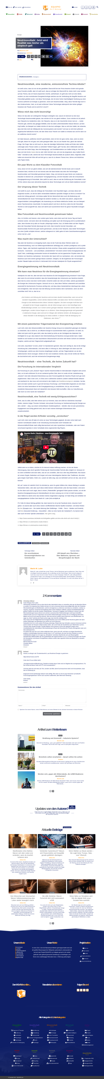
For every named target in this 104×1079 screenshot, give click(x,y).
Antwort (25, 647)
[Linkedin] (43, 56)
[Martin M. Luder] (24, 575)
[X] (90, 7)
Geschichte (87, 1053)
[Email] (47, 56)
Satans (33, 152)
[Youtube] (93, 7)
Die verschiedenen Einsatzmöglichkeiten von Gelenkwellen (35, 555)
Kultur (87, 1025)
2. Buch (36, 580)
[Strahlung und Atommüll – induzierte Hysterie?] (26, 742)
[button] (97, 7)
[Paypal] (33, 582)
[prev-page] (50, 791)
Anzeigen (35, 76)
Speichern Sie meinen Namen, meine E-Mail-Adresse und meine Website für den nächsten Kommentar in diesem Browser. (51, 709)
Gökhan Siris (23, 859)
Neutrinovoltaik (44, 543)
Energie (19, 34)
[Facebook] (82, 7)
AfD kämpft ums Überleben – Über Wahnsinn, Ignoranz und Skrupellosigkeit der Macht (68, 555)
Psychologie (23, 892)
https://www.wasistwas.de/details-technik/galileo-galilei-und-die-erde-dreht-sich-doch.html (48, 518)
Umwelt (34, 1051)
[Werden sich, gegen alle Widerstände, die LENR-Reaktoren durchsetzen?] (26, 779)
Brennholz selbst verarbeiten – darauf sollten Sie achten (60, 757)
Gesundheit (16, 1025)
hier (21, 508)
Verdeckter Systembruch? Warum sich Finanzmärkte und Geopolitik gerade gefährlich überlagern (52, 853)
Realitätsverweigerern (66, 381)
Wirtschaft (70, 1025)
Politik (16, 1051)
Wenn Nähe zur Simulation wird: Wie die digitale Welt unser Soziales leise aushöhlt (81, 898)
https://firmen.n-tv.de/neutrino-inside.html (32, 522)
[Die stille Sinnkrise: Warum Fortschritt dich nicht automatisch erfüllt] (52, 886)
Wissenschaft (52, 1025)
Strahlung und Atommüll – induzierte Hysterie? (60, 738)
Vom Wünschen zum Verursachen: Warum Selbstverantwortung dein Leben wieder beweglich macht (22, 898)
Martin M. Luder (24, 50)
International (81, 847)
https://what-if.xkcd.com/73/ (31, 656)
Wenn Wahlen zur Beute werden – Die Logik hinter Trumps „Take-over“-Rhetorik (81, 853)
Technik (52, 1051)
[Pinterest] (36, 56)
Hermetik (22, 847)
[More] (51, 56)
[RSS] (86, 7)
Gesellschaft (34, 1025)
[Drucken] (66, 534)
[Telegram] (70, 534)
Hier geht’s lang (50, 513)
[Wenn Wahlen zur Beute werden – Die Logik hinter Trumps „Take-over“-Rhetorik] (81, 841)
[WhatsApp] (39, 56)
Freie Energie (36, 543)
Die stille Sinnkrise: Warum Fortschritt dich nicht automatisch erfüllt (52, 898)
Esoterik (69, 1051)
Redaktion (60, 759)
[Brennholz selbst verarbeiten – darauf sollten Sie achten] (26, 761)
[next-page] (53, 791)
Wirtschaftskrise (52, 847)
